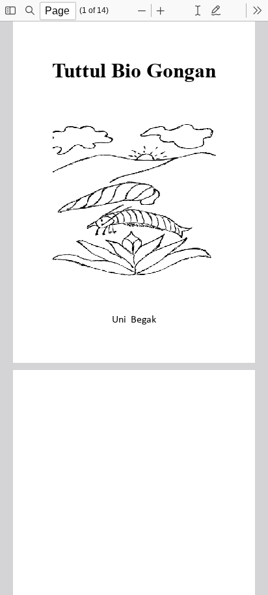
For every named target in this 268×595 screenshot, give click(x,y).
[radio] (198, 10)
